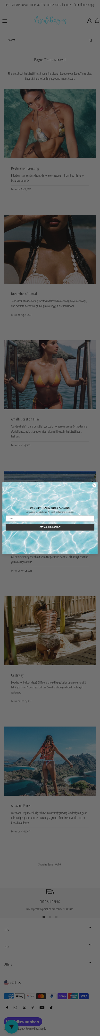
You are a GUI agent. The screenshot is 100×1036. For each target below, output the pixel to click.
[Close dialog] (94, 485)
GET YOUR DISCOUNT (50, 527)
